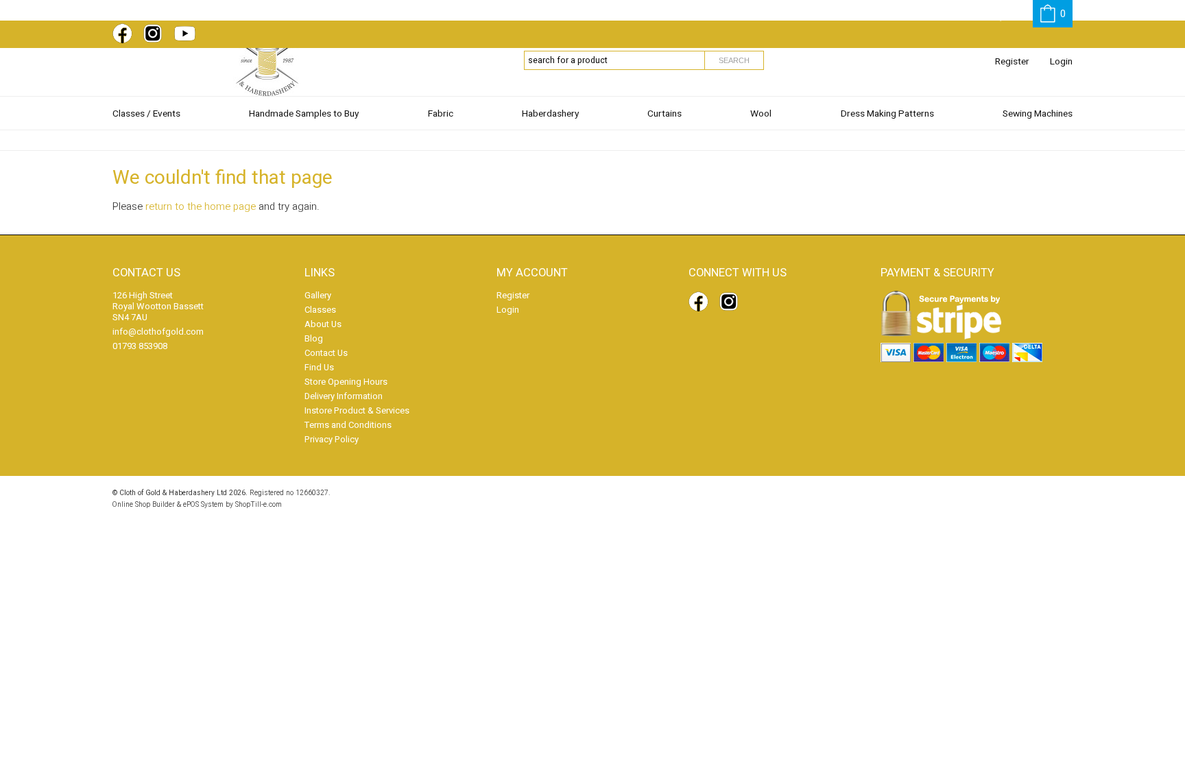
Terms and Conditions (348, 424)
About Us (323, 324)
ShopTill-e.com (258, 504)
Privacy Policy (331, 439)
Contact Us (326, 352)
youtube (186, 33)
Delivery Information (343, 396)
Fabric (440, 114)
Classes (320, 309)
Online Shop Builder (143, 504)
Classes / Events (146, 114)
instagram (155, 33)
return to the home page (200, 206)
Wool (760, 114)
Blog (313, 338)
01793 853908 (139, 345)
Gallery (317, 295)
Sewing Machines (1038, 114)
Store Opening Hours (345, 381)
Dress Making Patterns (887, 114)
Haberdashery (550, 114)
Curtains (664, 114)
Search (734, 60)
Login (1061, 62)
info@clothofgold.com (158, 331)
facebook (124, 33)
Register (1012, 62)
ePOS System (203, 504)
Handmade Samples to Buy (304, 114)
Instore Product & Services (356, 410)
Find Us (319, 367)
